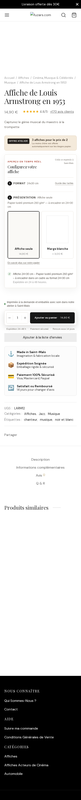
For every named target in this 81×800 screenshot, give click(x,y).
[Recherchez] (63, 15)
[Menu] (7, 15)
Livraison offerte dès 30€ (40, 4)
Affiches (23, 78)
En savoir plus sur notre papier (24, 262)
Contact (11, 709)
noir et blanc (64, 420)
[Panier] (74, 15)
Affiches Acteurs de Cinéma (26, 765)
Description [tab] (40, 459)
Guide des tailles (64, 183)
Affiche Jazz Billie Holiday (17, 577)
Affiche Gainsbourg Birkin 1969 (57, 644)
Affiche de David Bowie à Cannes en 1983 (56, 579)
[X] (31, 434)
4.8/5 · (48, 112)
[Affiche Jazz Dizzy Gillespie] (21, 617)
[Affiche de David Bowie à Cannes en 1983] (59, 550)
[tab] (12, 29)
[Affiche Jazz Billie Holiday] (21, 550)
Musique (10, 82)
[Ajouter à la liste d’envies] (33, 537)
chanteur (30, 420)
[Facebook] (23, 434)
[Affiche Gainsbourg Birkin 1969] (59, 617)
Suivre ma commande (21, 728)
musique (46, 420)
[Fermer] (77, 4)
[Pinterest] (39, 434)
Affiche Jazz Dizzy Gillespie (18, 644)
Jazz (42, 414)
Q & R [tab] (40, 483)
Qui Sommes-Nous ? (20, 700)
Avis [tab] (40, 475)
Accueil (9, 78)
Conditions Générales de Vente (29, 737)
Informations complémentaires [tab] (40, 467)
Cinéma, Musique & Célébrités (53, 78)
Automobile (13, 773)
